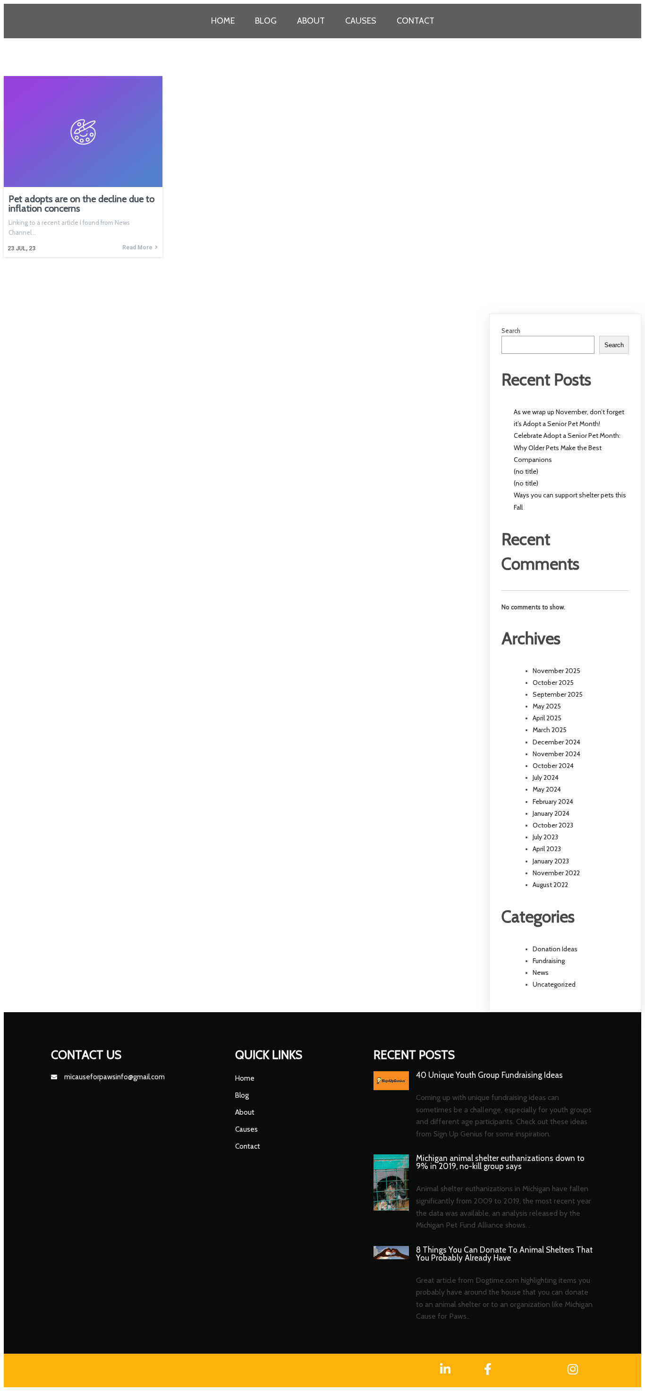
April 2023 (547, 849)
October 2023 (553, 825)
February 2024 (553, 801)
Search (510, 330)
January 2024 (551, 813)
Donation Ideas (555, 949)
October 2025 (553, 682)
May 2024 (547, 789)
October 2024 (553, 765)
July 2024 (546, 777)
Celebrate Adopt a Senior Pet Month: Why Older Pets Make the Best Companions (567, 447)
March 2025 (550, 729)
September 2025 (558, 694)
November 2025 (556, 670)
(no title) (526, 471)
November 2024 (556, 754)
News (541, 972)
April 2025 (547, 718)
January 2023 (551, 861)
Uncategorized (554, 984)
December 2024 (556, 742)
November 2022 (556, 873)
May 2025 (547, 706)
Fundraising (549, 960)
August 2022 (550, 884)
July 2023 (545, 837)
